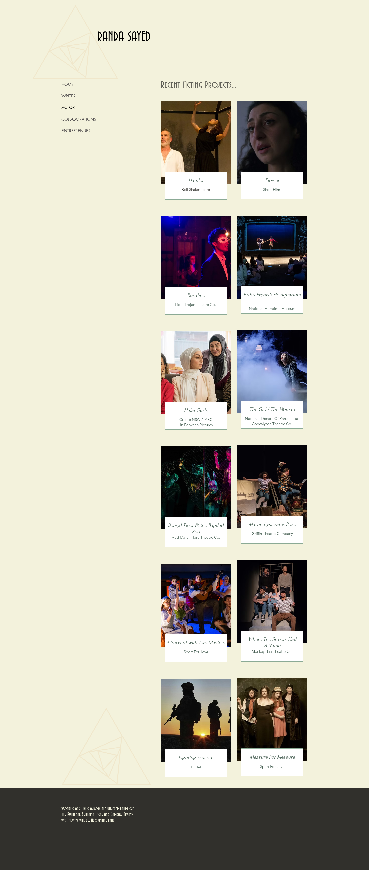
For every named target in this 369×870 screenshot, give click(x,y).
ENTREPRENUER (76, 130)
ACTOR (68, 107)
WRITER (69, 96)
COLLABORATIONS (79, 119)
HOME (68, 84)
